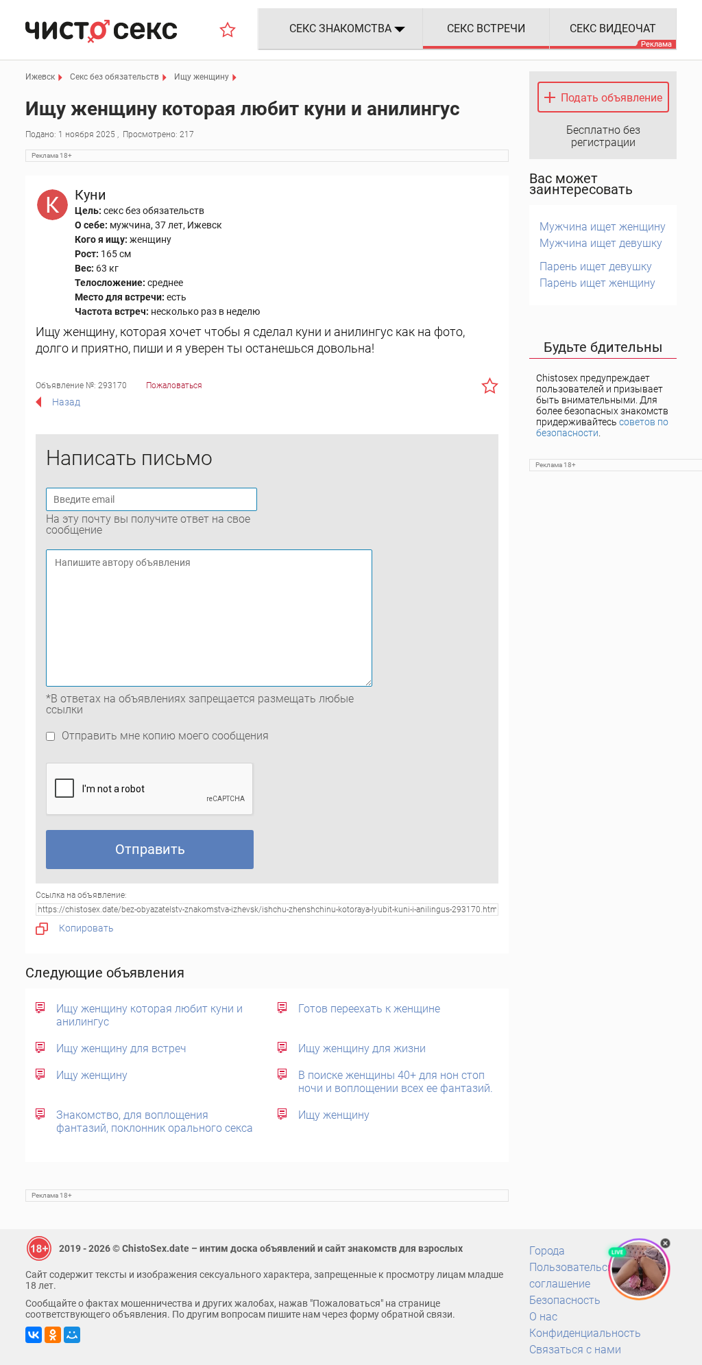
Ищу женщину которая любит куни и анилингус (149, 1015)
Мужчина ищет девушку (601, 243)
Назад (66, 401)
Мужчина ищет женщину (603, 226)
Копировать (86, 928)
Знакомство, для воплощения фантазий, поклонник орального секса (154, 1121)
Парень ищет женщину (597, 282)
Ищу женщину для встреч (121, 1048)
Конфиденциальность (585, 1333)
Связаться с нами (575, 1349)
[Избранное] (227, 29)
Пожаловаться (174, 385)
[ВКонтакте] (33, 1335)
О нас (543, 1316)
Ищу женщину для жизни (362, 1048)
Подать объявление (611, 97)
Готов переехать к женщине (369, 1008)
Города (547, 1250)
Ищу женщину (92, 1075)
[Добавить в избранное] (489, 385)
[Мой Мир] (72, 1335)
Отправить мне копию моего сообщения (165, 735)
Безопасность (565, 1300)
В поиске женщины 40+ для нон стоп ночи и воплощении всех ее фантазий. (395, 1082)
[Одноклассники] (53, 1335)
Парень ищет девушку (596, 266)
